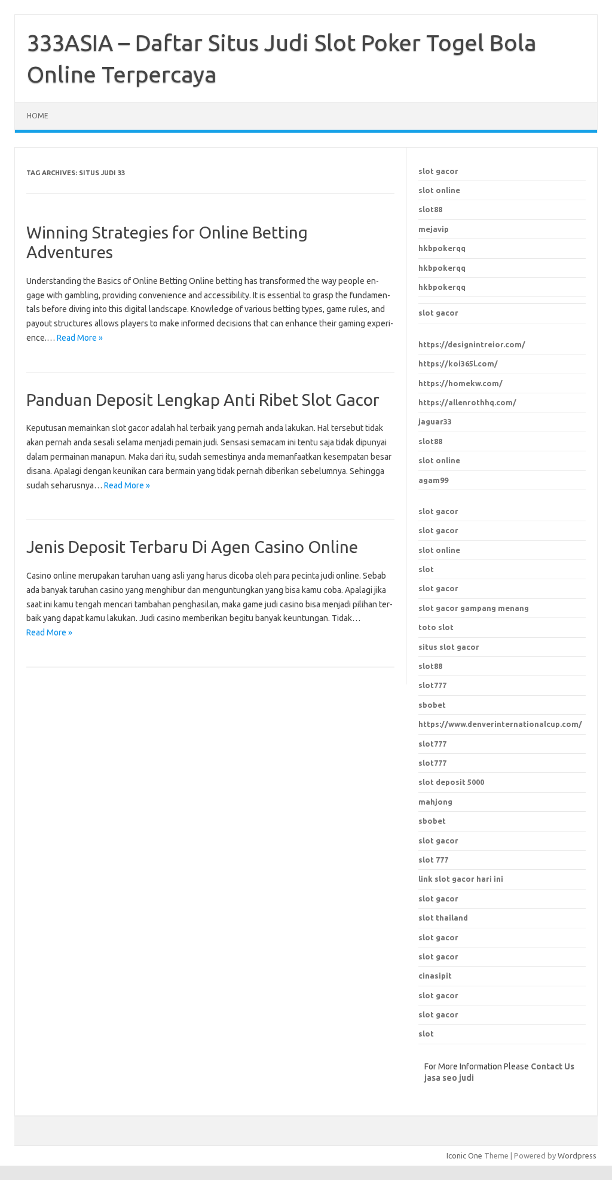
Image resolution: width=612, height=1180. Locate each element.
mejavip (433, 229)
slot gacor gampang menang (473, 608)
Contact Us (552, 1066)
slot (426, 569)
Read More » (80, 338)
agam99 (433, 480)
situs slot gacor (448, 647)
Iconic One (464, 1155)
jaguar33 (435, 421)
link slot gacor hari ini (460, 879)
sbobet (432, 821)
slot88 (430, 209)
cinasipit (435, 975)
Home (37, 116)
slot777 (432, 743)
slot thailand (443, 917)
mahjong (435, 801)
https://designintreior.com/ (471, 344)
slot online (439, 190)
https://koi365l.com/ (458, 363)
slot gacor (438, 171)
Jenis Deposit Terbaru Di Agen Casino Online (192, 546)
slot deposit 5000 (451, 782)
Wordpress (577, 1155)
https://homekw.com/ (460, 383)
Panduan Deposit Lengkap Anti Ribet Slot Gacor (203, 399)
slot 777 (433, 859)
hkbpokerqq (442, 248)
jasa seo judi (449, 1078)
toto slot (436, 627)
